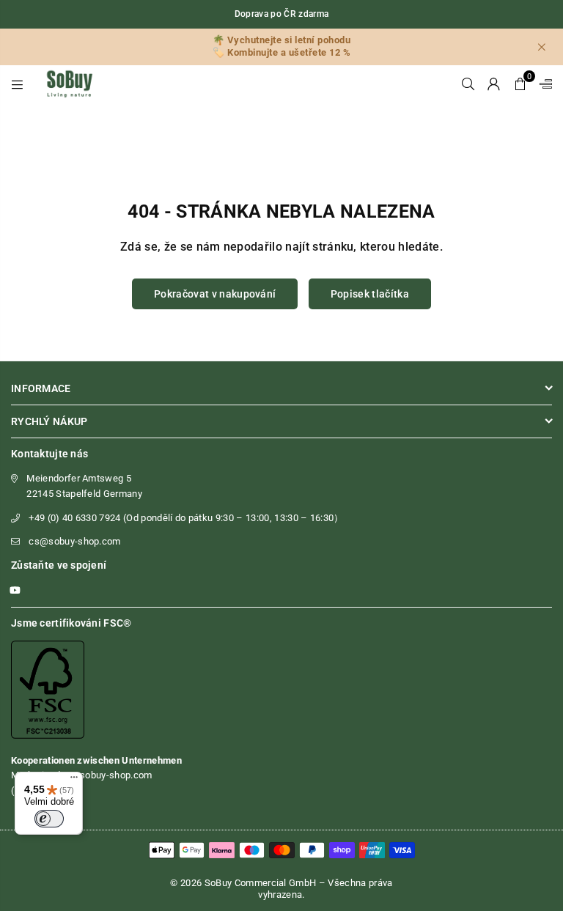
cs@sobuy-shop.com (74, 541)
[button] (520, 84)
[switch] (49, 818)
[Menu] (17, 84)
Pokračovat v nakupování (215, 294)
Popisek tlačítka (370, 294)
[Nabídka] (74, 780)
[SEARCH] (468, 84)
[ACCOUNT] (494, 84)
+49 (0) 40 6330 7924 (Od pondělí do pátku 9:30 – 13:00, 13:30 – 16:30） (186, 517)
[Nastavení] (542, 84)
